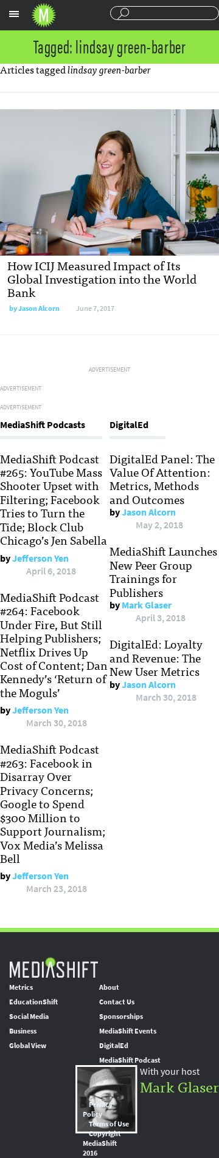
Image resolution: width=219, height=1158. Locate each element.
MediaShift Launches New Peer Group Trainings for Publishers (163, 571)
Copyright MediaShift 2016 (102, 1143)
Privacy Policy (98, 1109)
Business (22, 1031)
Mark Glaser (147, 605)
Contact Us (116, 1002)
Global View (27, 1046)
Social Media (29, 1016)
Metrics (21, 987)
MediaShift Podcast (130, 1060)
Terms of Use (109, 1124)
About (109, 987)
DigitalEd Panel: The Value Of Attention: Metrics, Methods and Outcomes (162, 478)
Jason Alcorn (39, 308)
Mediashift (44, 15)
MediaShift (53, 967)
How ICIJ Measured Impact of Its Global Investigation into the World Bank (101, 278)
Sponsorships (121, 1016)
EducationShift (33, 1002)
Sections (14, 14)
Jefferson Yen (40, 558)
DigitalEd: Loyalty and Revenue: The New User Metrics (156, 657)
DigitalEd (113, 1046)
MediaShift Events (127, 1031)
